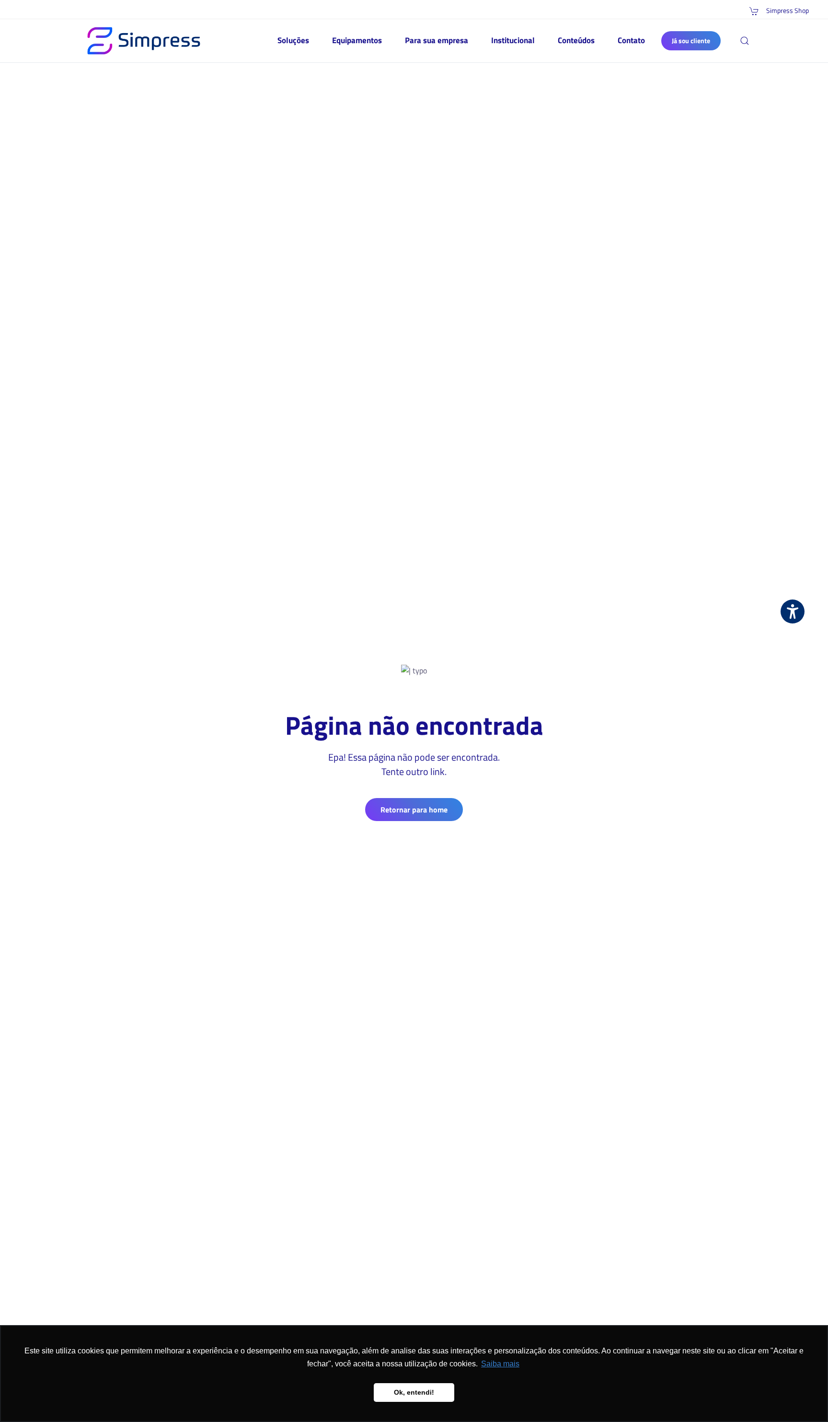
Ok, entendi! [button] (414, 1392)
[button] (744, 40)
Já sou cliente (691, 40)
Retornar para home (414, 809)
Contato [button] (631, 40)
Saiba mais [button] (500, 1364)
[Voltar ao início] (144, 40)
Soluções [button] (293, 40)
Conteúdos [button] (576, 40)
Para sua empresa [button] (436, 40)
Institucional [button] (513, 40)
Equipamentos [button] (357, 40)
